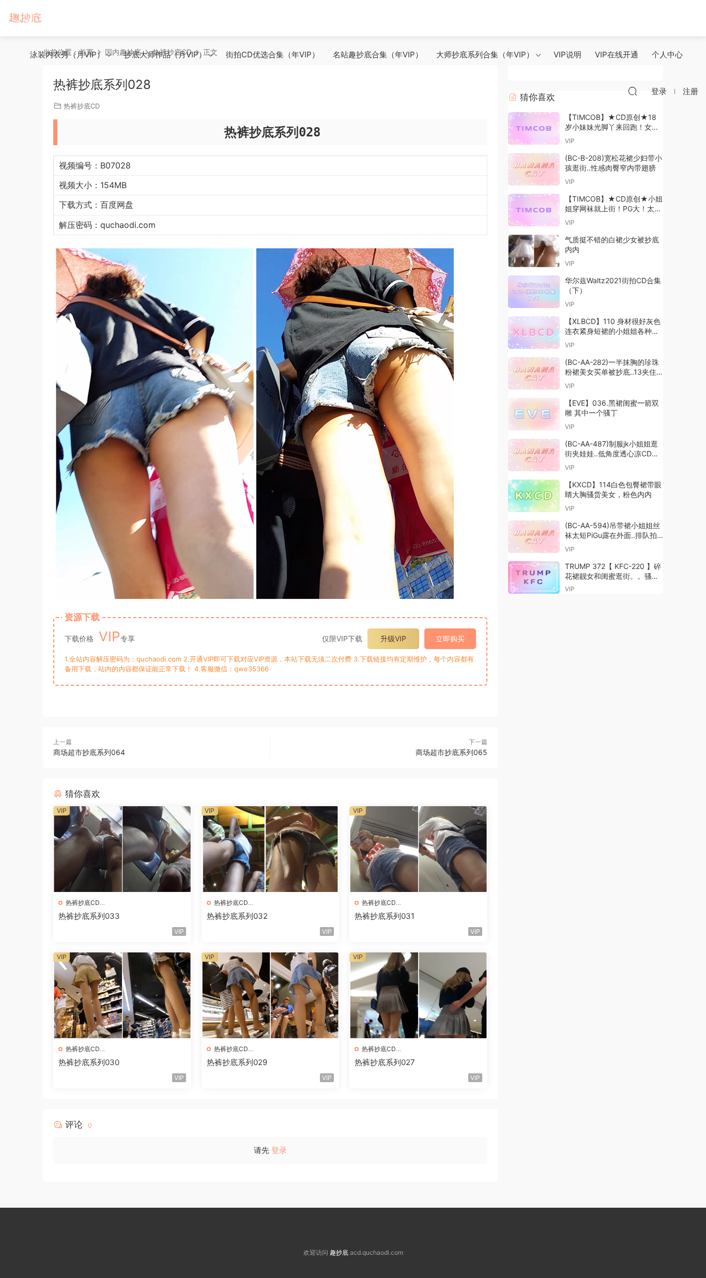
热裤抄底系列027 (385, 1062)
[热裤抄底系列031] (418, 849)
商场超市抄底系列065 (451, 752)
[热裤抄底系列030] (122, 995)
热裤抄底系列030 (88, 1062)
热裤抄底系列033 (89, 916)
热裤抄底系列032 (237, 916)
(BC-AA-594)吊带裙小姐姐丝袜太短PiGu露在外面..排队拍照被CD (612, 535)
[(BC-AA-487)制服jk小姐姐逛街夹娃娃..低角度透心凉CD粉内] (534, 455)
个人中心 (667, 54)
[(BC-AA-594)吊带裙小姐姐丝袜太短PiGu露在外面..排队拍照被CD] (534, 536)
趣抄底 (26, 18)
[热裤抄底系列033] (122, 849)
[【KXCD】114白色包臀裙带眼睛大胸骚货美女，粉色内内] (534, 496)
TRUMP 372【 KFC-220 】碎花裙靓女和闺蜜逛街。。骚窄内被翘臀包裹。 (613, 576)
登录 (279, 1150)
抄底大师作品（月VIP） (165, 54)
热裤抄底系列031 (385, 916)
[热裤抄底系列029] (271, 995)
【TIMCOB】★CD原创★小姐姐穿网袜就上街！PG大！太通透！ (614, 208)
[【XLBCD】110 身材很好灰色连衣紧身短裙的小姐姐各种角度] (534, 332)
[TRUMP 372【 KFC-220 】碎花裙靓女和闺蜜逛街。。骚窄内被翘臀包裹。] (534, 577)
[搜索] (632, 91)
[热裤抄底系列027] (418, 995)
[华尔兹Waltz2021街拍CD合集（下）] (534, 291)
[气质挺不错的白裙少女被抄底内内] (534, 251)
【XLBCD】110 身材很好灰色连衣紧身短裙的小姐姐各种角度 (613, 331)
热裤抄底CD (83, 902)
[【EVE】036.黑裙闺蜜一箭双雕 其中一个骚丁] (534, 414)
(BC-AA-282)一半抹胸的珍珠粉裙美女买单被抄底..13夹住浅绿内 (612, 372)
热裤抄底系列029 (237, 1062)
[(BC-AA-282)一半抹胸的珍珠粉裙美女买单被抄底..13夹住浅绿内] (534, 373)
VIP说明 (567, 54)
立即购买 (450, 638)
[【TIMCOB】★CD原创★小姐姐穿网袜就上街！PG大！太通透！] (534, 210)
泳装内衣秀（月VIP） (67, 54)
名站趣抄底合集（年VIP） (378, 54)
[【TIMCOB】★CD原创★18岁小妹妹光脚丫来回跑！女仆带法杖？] (534, 128)
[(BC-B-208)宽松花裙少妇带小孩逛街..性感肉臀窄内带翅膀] (534, 169)
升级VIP (393, 638)
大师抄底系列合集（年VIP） (485, 54)
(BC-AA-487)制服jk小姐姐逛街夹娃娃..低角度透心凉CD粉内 (612, 453)
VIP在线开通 (616, 54)
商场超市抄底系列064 (89, 752)
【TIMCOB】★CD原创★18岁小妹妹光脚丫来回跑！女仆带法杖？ (612, 127)
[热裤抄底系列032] (271, 849)
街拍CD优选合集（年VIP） (272, 54)
